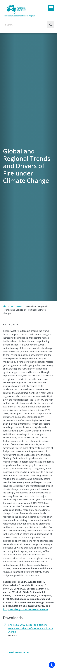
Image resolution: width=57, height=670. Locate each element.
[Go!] (50, 24)
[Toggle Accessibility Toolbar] (51, 664)
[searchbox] (28, 24)
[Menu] (51, 8)
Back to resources (19, 652)
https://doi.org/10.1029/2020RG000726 (25, 609)
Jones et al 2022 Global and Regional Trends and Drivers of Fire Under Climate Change (30, 628)
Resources (16, 306)
